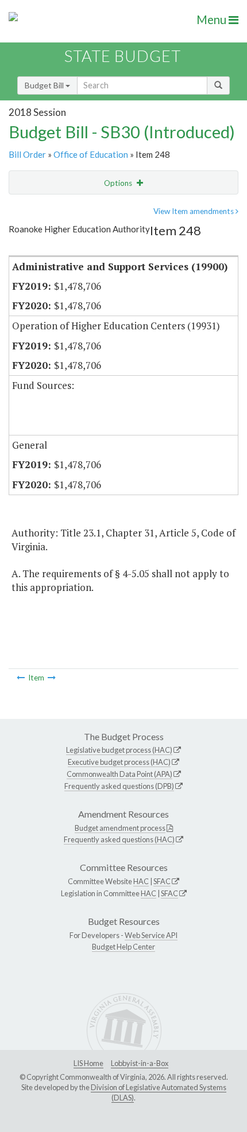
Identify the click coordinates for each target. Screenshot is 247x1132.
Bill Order (27, 154)
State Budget (122, 55)
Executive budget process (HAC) (119, 762)
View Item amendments (194, 211)
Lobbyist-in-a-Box (139, 1063)
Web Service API (151, 935)
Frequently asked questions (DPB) (119, 786)
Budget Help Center (123, 946)
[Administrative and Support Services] (52, 677)
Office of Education (90, 154)
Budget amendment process (120, 828)
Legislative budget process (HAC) (119, 749)
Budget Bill (45, 85)
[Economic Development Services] (21, 677)
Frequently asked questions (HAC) (119, 839)
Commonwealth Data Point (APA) (119, 774)
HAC (141, 881)
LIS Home (88, 1063)
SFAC (162, 881)
